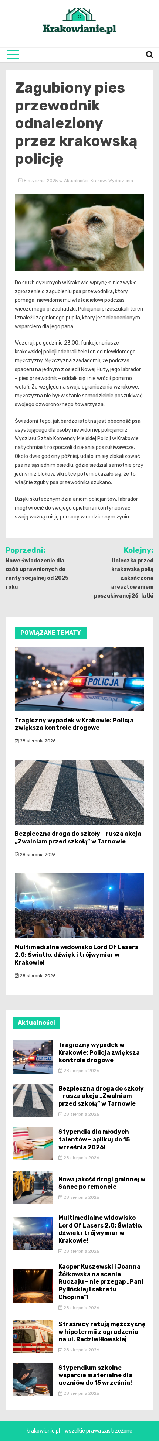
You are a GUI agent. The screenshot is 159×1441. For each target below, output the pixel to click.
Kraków (98, 180)
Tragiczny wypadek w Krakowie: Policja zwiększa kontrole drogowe (74, 724)
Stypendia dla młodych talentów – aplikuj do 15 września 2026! (94, 1139)
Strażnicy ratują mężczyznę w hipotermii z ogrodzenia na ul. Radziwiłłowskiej (102, 1332)
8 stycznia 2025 (41, 180)
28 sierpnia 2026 (37, 740)
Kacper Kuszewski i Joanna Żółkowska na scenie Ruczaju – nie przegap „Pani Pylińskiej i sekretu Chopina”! (100, 1282)
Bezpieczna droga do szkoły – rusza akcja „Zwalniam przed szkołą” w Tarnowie (78, 837)
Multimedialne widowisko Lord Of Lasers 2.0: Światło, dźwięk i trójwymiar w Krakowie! (76, 955)
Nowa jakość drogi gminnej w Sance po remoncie (101, 1183)
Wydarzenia (120, 180)
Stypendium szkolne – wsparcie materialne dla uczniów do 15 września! (95, 1375)
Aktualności (76, 180)
